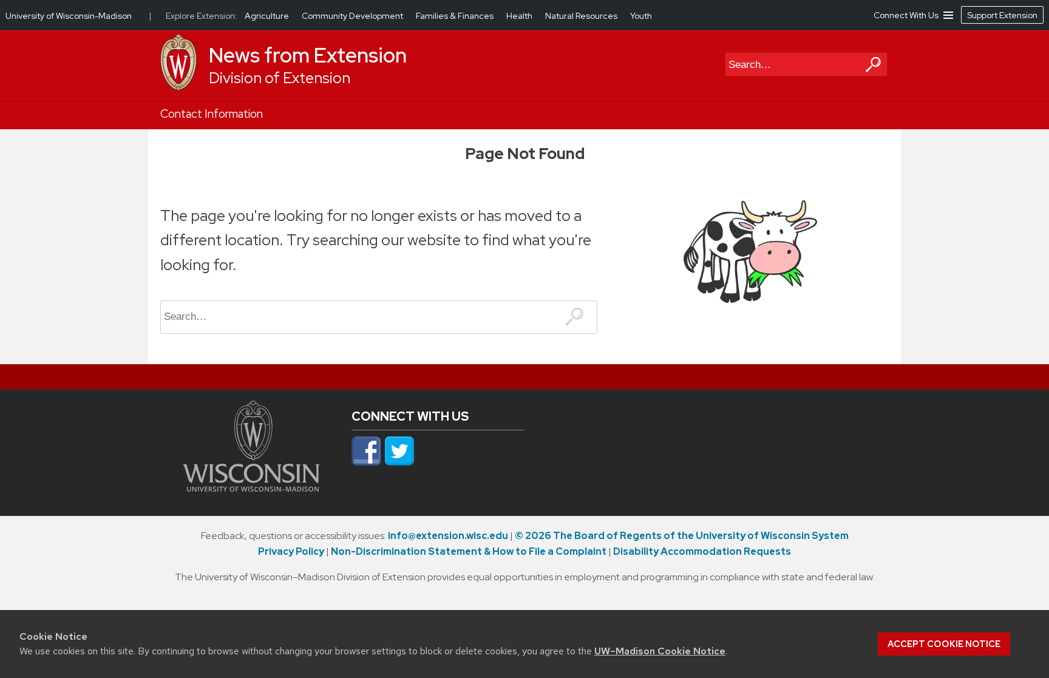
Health (520, 15)
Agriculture (268, 15)
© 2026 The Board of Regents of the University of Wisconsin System (682, 535)
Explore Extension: (201, 15)
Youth (641, 15)
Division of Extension (279, 78)
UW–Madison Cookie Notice (659, 651)
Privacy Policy (291, 551)
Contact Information (211, 113)
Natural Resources (582, 15)
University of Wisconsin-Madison (68, 15)
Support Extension (1002, 15)
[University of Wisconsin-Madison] (178, 88)
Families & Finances (455, 15)
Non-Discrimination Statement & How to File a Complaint (468, 551)
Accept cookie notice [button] (944, 644)
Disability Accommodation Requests (702, 551)
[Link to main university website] (251, 488)
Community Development (353, 15)
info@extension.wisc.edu (448, 535)
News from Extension (308, 55)
